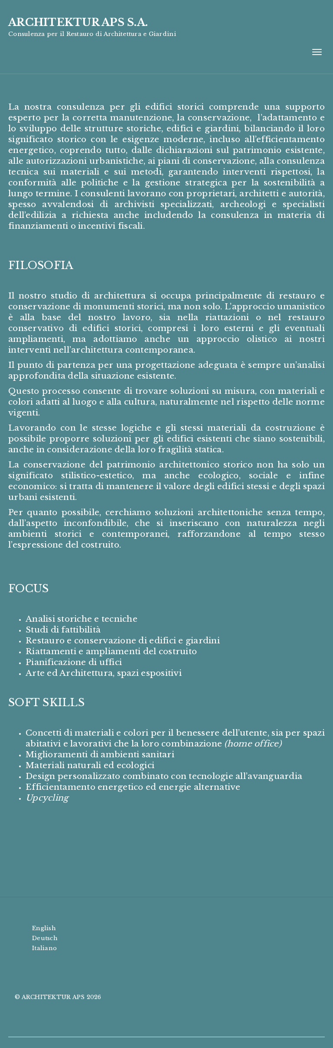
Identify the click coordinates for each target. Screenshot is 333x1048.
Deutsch (45, 938)
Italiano (44, 948)
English (44, 928)
